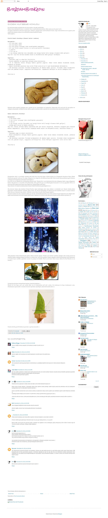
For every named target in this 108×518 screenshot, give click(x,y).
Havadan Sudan (83, 334)
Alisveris (84, 203)
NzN (13, 403)
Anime (96, 203)
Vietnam (95, 245)
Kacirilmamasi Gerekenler (91, 226)
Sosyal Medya (94, 240)
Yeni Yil (95, 246)
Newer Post (11, 493)
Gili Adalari (85, 220)
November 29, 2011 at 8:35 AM (23, 461)
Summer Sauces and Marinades (86, 318)
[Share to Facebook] (27, 331)
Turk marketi (81, 245)
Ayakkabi (80, 205)
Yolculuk (80, 248)
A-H (13, 381)
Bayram (85, 206)
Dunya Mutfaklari (82, 214)
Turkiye (88, 245)
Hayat (82, 221)
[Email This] (22, 331)
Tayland (80, 243)
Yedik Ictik (87, 246)
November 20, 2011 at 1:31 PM (25, 369)
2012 (81, 55)
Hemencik (83, 64)
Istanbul (90, 223)
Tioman (91, 243)
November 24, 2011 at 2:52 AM (24, 448)
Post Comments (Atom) (19, 496)
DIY (96, 211)
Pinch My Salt (83, 365)
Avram (13, 361)
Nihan (13, 352)
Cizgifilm (87, 211)
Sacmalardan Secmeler (88, 236)
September (83, 81)
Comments (94, 256)
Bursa (89, 210)
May (82, 87)
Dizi (79, 213)
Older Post (72, 493)
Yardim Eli (80, 246)
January (83, 95)
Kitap (84, 230)
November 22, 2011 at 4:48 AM (23, 431)
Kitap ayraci (90, 230)
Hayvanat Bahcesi (88, 221)
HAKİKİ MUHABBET (85, 354)
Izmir (89, 224)
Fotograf (80, 217)
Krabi (87, 231)
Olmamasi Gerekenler (83, 234)
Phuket (79, 236)
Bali (85, 205)
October (83, 79)
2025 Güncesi (90, 323)
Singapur (83, 240)
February (83, 93)
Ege (90, 214)
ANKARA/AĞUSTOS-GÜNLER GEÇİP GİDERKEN (91, 302)
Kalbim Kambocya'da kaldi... (87, 62)
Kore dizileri (81, 231)
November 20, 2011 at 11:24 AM (27, 343)
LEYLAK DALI (83, 299)
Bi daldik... (83, 71)
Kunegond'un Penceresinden (87, 333)
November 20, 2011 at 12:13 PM (23, 361)
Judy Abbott (15, 369)
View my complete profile (84, 43)
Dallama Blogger (16, 343)
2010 (81, 97)
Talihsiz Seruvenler (83, 242)
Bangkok (80, 206)
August (83, 83)
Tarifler (21, 333)
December (83, 58)
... (12, 415)
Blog (84, 210)
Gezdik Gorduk (84, 219)
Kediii (86, 229)
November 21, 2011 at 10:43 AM (21, 403)
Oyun (96, 234)
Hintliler (94, 221)
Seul (88, 238)
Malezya (80, 233)
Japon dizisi (94, 224)
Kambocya (80, 229)
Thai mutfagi (86, 243)
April (82, 89)
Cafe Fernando (83, 349)
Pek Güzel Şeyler (84, 338)
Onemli (91, 234)
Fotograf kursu (96, 217)
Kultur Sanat (93, 231)
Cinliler (81, 211)
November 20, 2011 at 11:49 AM (22, 352)
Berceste (14, 448)
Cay (98, 210)
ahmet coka (83, 370)
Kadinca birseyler (86, 227)
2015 (81, 49)
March (82, 91)
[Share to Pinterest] (29, 331)
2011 (81, 57)
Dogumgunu (84, 213)
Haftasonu (18, 333)
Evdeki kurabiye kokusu (86, 66)
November (83, 60)
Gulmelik (90, 220)
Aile (79, 203)
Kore (96, 230)
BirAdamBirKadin (26, 9)
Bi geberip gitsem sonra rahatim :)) (89, 73)
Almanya (91, 203)
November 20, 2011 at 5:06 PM (23, 381)
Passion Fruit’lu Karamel (85, 350)
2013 (81, 53)
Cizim (92, 211)
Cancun (93, 210)
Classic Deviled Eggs (84, 366)
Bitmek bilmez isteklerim (84, 208)
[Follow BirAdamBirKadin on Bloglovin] (85, 197)
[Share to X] (26, 331)
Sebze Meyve (88, 237)
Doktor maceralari (93, 213)
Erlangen (91, 216)
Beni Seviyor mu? (83, 312)
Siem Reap (93, 238)
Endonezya (85, 216)
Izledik (85, 224)
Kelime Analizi (92, 229)
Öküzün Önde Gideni (85, 311)
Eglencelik (94, 214)
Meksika (85, 233)
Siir (98, 238)
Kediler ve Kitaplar (84, 322)
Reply (13, 347)
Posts (93, 254)
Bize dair (13, 333)
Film (96, 216)
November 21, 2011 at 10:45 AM (20, 415)
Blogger (60, 514)
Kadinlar (94, 227)
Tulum (96, 243)
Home (41, 493)
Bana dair (91, 205)
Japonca (80, 226)
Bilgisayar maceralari (93, 206)
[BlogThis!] (24, 331)
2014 (81, 51)
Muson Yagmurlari (93, 233)
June (82, 85)
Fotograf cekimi (88, 217)
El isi (79, 216)
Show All (97, 381)
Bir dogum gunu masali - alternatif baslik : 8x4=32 (88, 69)
